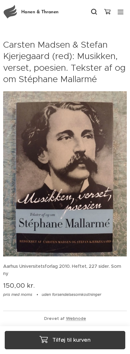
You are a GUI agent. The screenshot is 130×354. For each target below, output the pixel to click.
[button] (94, 12)
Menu (120, 11)
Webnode (76, 318)
